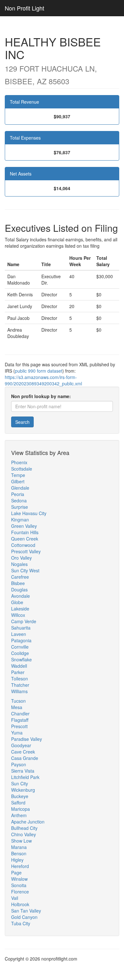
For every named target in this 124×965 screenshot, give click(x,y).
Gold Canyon (24, 917)
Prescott (19, 726)
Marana (19, 847)
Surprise (19, 507)
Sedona (19, 500)
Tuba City (20, 923)
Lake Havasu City (28, 513)
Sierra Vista (22, 771)
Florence (20, 891)
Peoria (17, 494)
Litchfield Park (25, 777)
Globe (17, 602)
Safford (18, 802)
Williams (19, 691)
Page (16, 872)
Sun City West (25, 570)
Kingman (20, 519)
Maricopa (20, 809)
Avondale (20, 596)
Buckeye (19, 796)
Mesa (16, 707)
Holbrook (20, 904)
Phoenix (19, 462)
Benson (18, 853)
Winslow (19, 879)
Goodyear (21, 745)
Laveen (18, 634)
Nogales (19, 564)
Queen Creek (24, 538)
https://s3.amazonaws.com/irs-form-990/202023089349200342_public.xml (43, 380)
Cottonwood (23, 545)
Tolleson (19, 678)
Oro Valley (21, 558)
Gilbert (17, 481)
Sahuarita (21, 627)
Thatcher (20, 685)
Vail (14, 898)
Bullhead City (24, 828)
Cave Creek (23, 751)
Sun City (19, 783)
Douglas (19, 589)
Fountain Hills (24, 532)
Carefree (20, 577)
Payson (18, 764)
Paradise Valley (26, 739)
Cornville (20, 647)
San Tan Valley (26, 910)
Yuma (17, 732)
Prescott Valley (26, 551)
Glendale (20, 488)
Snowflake (21, 659)
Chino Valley (23, 834)
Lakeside (20, 608)
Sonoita (18, 885)
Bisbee (18, 583)
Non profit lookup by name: (41, 396)
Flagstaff (19, 720)
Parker (17, 672)
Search (22, 422)
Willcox (18, 615)
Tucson (18, 701)
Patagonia (21, 640)
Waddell (19, 666)
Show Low (21, 840)
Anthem (19, 815)
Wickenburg (23, 790)
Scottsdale (21, 468)
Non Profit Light (24, 8)
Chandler (20, 713)
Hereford (20, 866)
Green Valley (24, 526)
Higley (17, 860)
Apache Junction (28, 821)
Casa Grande (24, 758)
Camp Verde (23, 621)
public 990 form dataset (38, 371)
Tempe (18, 475)
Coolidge (20, 653)
